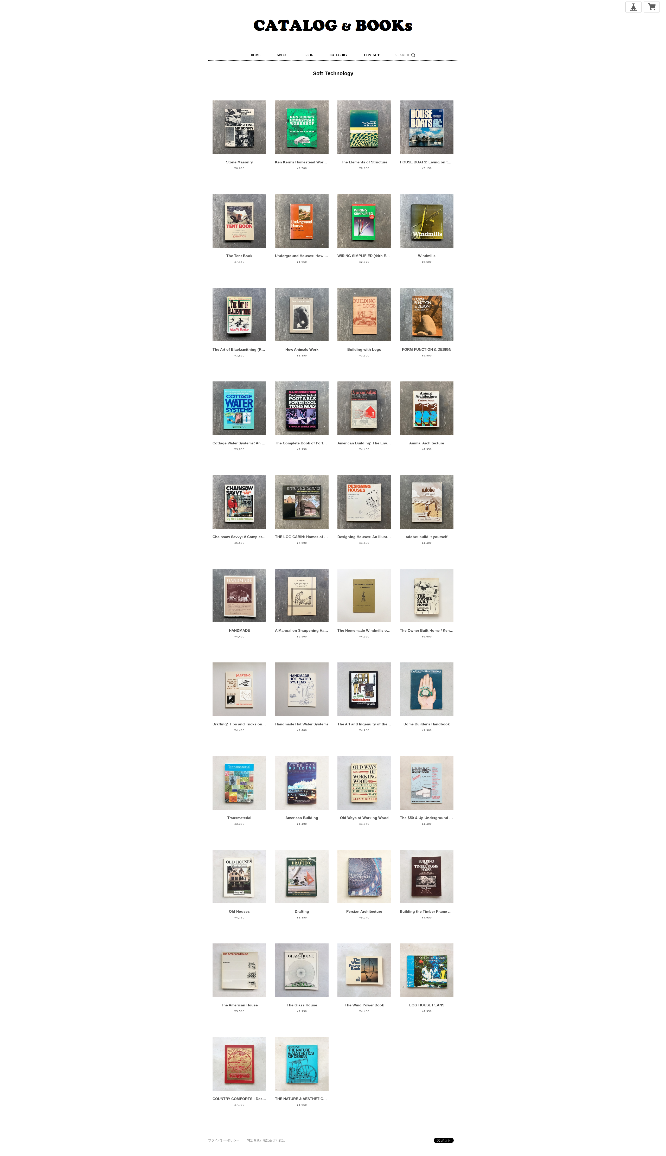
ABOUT (282, 55)
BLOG (308, 55)
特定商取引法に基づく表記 (266, 1140)
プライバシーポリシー (223, 1140)
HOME (255, 55)
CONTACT (372, 55)
